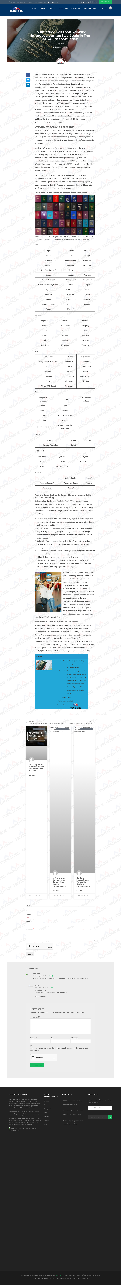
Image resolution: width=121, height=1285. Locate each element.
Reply (51, 975)
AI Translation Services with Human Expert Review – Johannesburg (59, 882)
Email (28, 922)
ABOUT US (43, 8)
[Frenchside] (16, 9)
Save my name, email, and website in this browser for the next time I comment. (59, 1049)
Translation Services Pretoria (17, 1099)
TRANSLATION (63, 8)
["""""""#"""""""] (81, 2)
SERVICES (52, 8)
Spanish (46, 1101)
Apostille (46, 1120)
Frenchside (59, 1275)
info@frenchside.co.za (73, 651)
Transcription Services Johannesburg (28, 1114)
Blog (45, 1124)
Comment (35, 1017)
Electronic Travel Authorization (80, 140)
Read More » (32, 775)
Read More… (32, 1108)
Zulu (45, 1113)
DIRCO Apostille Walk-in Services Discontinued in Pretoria (36, 767)
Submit (30, 954)
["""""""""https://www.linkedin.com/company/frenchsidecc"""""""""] (88, 2)
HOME (34, 8)
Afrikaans (46, 1117)
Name (28, 905)
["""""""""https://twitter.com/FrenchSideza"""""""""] (79, 2)
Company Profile (54, 2)
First (27, 911)
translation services (45, 632)
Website (74, 1038)
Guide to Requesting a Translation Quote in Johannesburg (83, 882)
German (46, 1105)
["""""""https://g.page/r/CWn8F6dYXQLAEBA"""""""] (84, 2)
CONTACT (103, 8)
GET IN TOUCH (105, 2)
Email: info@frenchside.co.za (38, 2)
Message (30, 929)
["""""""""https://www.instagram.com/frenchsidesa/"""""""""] (86, 2)
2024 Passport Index (55, 237)
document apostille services (53, 641)
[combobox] (28, 917)
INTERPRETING (75, 8)
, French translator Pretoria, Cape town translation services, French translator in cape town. (24, 1116)
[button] (28, 75)
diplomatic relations (67, 522)
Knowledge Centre (90, 8)
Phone (29, 914)
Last (63, 911)
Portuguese (47, 1109)
